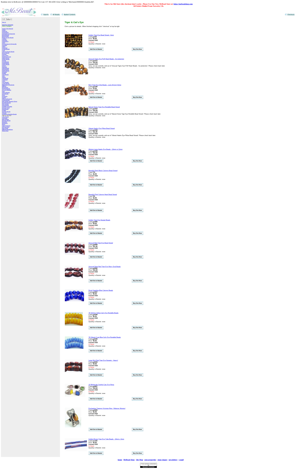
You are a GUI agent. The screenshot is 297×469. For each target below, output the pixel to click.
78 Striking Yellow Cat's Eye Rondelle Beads (103, 313)
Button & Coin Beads (7, 37)
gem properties (150, 460)
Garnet (4, 65)
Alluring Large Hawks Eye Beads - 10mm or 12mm (106, 149)
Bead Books (5, 36)
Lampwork (5, 79)
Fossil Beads (5, 63)
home (120, 460)
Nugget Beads (6, 88)
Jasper (4, 77)
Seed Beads (5, 105)
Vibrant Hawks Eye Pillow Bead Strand (102, 128)
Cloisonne (4, 47)
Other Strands (6, 92)
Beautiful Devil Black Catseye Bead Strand (103, 170)
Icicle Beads (5, 74)
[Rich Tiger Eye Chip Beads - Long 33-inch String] (76, 95)
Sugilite (4, 110)
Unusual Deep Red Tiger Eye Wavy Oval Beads (105, 266)
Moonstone (5, 87)
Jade (3, 76)
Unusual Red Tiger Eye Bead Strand (101, 243)
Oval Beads (5, 93)
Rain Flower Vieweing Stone (9, 101)
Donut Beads (5, 53)
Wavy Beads (5, 119)
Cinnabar (4, 45)
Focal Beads (5, 61)
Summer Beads (6, 111)
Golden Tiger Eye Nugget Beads (99, 220)
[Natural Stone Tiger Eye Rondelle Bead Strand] (76, 117)
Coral (3, 50)
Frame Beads (5, 64)
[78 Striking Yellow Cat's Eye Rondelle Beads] (74, 325)
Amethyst (4, 31)
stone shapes (162, 460)
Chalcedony (5, 41)
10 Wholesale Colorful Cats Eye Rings (101, 385)
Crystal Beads (6, 49)
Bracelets (4, 121)
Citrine (3, 46)
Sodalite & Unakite (7, 106)
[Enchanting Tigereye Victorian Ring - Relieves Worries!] (73, 427)
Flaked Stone (5, 58)
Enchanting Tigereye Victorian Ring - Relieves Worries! (107, 408)
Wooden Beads (6, 120)
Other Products (6, 125)
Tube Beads (5, 116)
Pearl (3, 95)
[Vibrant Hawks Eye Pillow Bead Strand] (75, 138)
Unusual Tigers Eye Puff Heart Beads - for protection (106, 59)
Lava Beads (5, 82)
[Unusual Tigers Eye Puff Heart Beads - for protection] (76, 74)
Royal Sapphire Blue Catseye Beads (101, 290)
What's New (5, 130)
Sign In (4, 22)
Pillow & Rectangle (7, 98)
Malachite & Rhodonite (8, 84)
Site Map (139, 460)
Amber (4, 30)
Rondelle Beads (6, 102)
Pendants (4, 96)
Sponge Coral (6, 107)
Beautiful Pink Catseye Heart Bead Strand (103, 194)
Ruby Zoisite (5, 104)
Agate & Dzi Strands (7, 28)
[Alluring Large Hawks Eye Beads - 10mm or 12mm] (75, 158)
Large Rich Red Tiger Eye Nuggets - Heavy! (103, 360)
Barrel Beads (5, 35)
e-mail (181, 460)
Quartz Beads (6, 100)
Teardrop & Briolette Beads (9, 114)
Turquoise (4, 118)
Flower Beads (5, 59)
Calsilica (4, 38)
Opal (3, 91)
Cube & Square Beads (8, 51)
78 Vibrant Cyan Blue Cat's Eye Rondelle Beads (105, 337)
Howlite (4, 73)
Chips (3, 42)
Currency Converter (7, 24)
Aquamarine (5, 32)
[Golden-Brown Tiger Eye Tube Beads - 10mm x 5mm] (76, 451)
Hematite (4, 72)
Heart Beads (5, 69)
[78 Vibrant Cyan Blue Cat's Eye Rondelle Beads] (74, 348)
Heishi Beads (5, 70)
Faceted (4, 54)
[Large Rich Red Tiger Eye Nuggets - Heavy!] (73, 372)
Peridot (4, 97)
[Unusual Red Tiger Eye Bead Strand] (75, 254)
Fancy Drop (5, 55)
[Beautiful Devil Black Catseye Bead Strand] (73, 182)
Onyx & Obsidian (6, 90)
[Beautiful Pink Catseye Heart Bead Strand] (72, 208)
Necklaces (5, 123)
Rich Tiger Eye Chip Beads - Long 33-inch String (105, 85)
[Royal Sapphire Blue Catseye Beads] (74, 301)
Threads (4, 113)
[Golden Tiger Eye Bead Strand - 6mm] (73, 47)
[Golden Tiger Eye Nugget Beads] (74, 231)
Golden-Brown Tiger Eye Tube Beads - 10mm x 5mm (106, 439)
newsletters (173, 460)
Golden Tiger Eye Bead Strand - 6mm (101, 35)
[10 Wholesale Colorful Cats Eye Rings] (75, 396)
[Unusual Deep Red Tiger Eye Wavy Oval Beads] (74, 278)
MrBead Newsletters (7, 129)
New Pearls (5, 128)
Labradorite (5, 78)
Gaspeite (4, 67)
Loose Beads (5, 83)
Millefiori (4, 86)
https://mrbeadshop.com (183, 4)
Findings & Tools (6, 56)
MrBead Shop (129, 460)
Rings (3, 124)
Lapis (3, 81)
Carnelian (4, 40)
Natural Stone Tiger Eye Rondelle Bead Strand (104, 107)
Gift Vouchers (5, 127)
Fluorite (4, 60)
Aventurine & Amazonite (8, 33)
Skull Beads (5, 109)
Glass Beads (5, 68)
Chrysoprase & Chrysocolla (9, 44)
